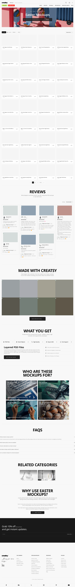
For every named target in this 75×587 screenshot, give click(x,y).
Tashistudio (23, 297)
